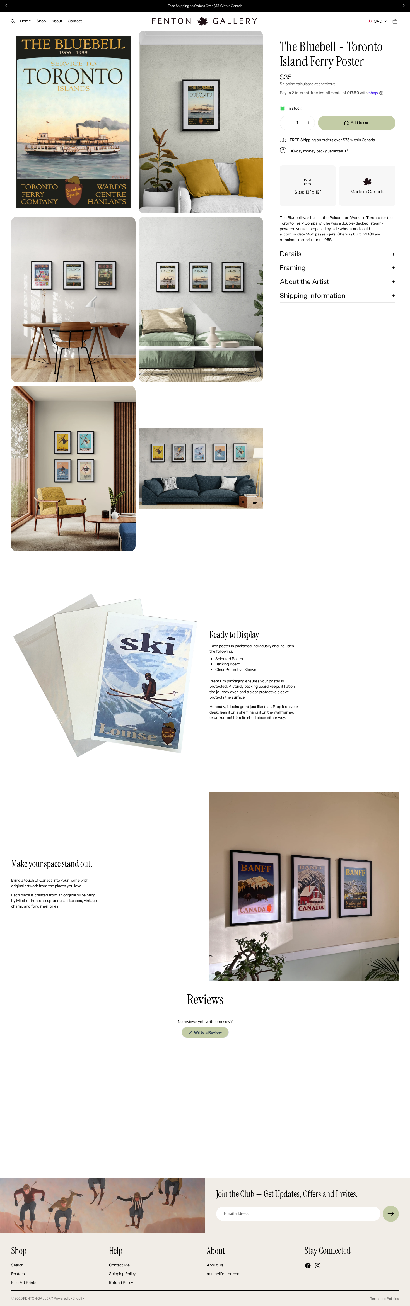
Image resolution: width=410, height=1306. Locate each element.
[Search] (13, 21)
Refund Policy (121, 1282)
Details (290, 254)
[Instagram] (317, 1265)
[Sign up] (391, 1214)
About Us (215, 1264)
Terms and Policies (384, 1299)
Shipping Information (312, 295)
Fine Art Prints (23, 1282)
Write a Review (211, 1034)
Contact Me (119, 1264)
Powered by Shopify (69, 1298)
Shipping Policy (122, 1273)
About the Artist (304, 282)
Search (17, 1264)
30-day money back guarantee (317, 151)
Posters (18, 1273)
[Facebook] (308, 1265)
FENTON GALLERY (37, 1298)
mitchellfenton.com (224, 1273)
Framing (293, 268)
